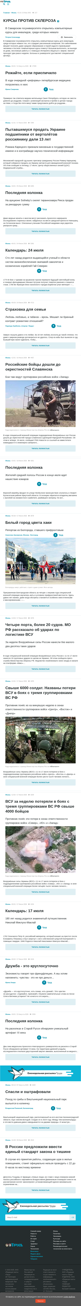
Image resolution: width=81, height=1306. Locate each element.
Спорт (32, 1241)
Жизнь (13, 13)
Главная (6, 13)
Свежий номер (35, 1231)
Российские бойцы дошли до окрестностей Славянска (33, 366)
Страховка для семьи (25, 309)
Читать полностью (40, 109)
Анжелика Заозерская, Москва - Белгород (21, 535)
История (33, 1239)
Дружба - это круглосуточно (31, 966)
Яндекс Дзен (35, 1254)
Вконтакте (34, 1251)
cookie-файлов (69, 1297)
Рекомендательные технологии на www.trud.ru (62, 1247)
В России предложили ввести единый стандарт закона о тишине (38, 1149)
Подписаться (72, 1217)
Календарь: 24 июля (24, 250)
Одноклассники (36, 1256)
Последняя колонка (24, 192)
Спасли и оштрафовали (28, 1092)
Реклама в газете (59, 1244)
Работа (33, 1236)
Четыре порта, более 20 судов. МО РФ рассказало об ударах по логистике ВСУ (38, 630)
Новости (33, 1234)
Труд (51, 89)
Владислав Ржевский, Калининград (19, 1108)
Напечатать (68, 37)
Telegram (33, 1259)
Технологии (34, 1249)
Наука (32, 1246)
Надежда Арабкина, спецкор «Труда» (19, 326)
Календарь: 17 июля (24, 911)
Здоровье (33, 1244)
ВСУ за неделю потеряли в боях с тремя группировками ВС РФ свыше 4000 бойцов (39, 806)
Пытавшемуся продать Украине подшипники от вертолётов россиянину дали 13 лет (35, 134)
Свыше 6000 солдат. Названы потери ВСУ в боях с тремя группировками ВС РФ (40, 693)
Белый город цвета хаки (28, 522)
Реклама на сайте (59, 1241)
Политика (56, 1234)
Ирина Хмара (10, 982)
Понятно (40, 1301)
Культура (56, 1239)
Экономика (57, 1236)
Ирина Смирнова (12, 89)
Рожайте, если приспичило (30, 73)
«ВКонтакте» (54, 430)
